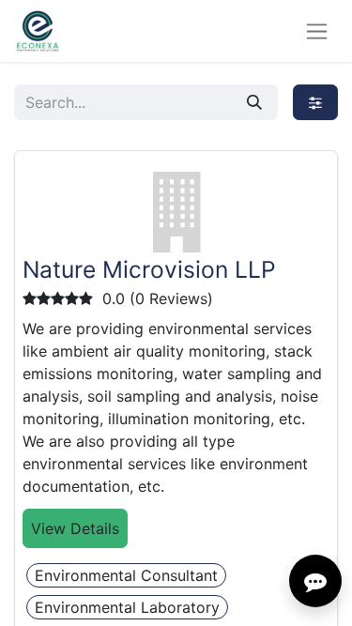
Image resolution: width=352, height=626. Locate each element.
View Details (75, 528)
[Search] (254, 102)
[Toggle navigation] (317, 31)
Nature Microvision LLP (149, 269)
